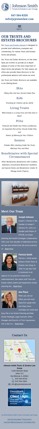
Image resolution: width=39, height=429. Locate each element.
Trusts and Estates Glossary (15, 45)
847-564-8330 (19, 15)
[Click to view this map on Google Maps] (19, 361)
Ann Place (23, 291)
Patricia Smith (25, 254)
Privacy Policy (27, 419)
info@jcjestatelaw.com (19, 19)
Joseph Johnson (26, 217)
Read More (9, 249)
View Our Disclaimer (14, 419)
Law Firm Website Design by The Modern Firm (19, 422)
